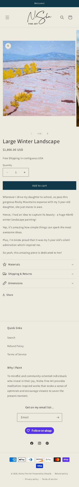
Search (11, 337)
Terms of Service (17, 354)
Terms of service (50, 479)
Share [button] (9, 294)
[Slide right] (48, 134)
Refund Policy (15, 346)
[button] (7, 17)
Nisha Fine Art (25, 473)
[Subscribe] (58, 417)
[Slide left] (31, 134)
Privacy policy (32, 479)
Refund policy (61, 473)
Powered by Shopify (42, 473)
